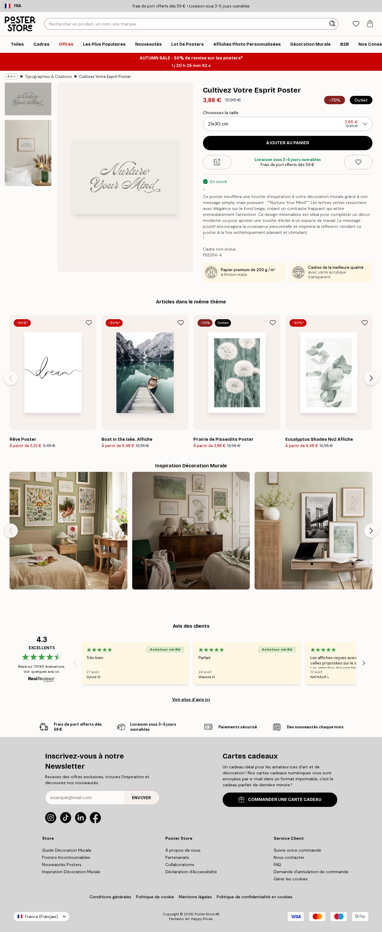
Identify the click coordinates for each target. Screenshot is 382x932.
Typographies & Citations (48, 76)
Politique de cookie (155, 896)
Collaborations (179, 864)
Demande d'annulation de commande (311, 871)
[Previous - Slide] (11, 378)
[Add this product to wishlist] (358, 162)
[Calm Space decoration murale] (313, 531)
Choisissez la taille (220, 112)
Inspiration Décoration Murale (71, 871)
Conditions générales (110, 896)
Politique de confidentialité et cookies (254, 896)
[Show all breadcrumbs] (11, 76)
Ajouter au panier (287, 142)
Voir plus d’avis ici (191, 699)
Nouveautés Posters (61, 864)
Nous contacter (289, 857)
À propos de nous (183, 850)
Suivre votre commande (297, 850)
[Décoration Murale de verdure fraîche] (191, 531)
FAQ (277, 864)
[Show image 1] (28, 99)
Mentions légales (195, 896)
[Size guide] (217, 162)
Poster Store (204, 914)
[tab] (356, 24)
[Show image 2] (28, 153)
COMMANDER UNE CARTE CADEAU (284, 799)
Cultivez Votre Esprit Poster (105, 76)
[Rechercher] (332, 24)
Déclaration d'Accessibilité (191, 871)
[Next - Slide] (371, 378)
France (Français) (41, 916)
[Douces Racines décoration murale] (68, 531)
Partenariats (177, 857)
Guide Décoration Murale (66, 850)
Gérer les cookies (291, 879)
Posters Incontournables (66, 857)
